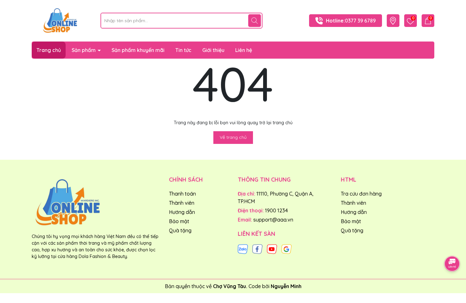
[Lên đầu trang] (452, 246)
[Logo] (61, 20)
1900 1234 (276, 210)
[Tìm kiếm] (254, 20)
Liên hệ (243, 50)
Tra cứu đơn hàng (361, 193)
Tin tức (183, 50)
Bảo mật (179, 221)
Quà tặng (180, 230)
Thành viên (181, 203)
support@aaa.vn (273, 219)
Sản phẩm (84, 50)
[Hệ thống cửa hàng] (393, 21)
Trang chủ (48, 50)
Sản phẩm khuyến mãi (138, 50)
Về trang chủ (233, 137)
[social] (243, 248)
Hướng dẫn (182, 212)
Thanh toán (182, 193)
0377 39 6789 (360, 20)
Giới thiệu (213, 50)
